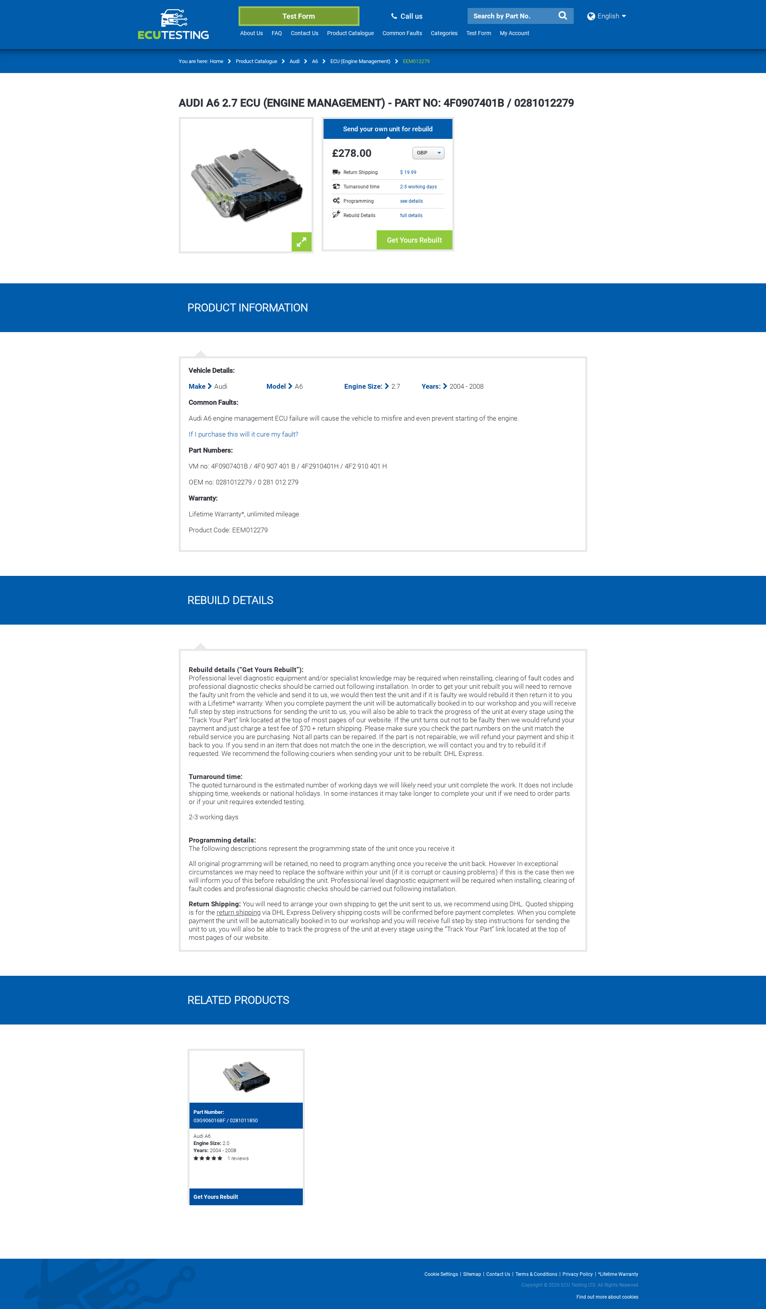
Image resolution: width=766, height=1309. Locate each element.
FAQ (277, 33)
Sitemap (472, 1274)
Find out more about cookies (607, 1297)
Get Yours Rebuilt (414, 240)
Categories (444, 33)
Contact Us (304, 33)
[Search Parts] (562, 15)
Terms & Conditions (536, 1274)
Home (216, 61)
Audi (295, 61)
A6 (315, 61)
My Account (514, 33)
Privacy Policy (578, 1274)
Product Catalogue (350, 33)
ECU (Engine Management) (360, 61)
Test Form (298, 16)
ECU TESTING (184, 30)
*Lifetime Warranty (618, 1274)
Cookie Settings (441, 1274)
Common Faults (402, 33)
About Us (251, 33)
